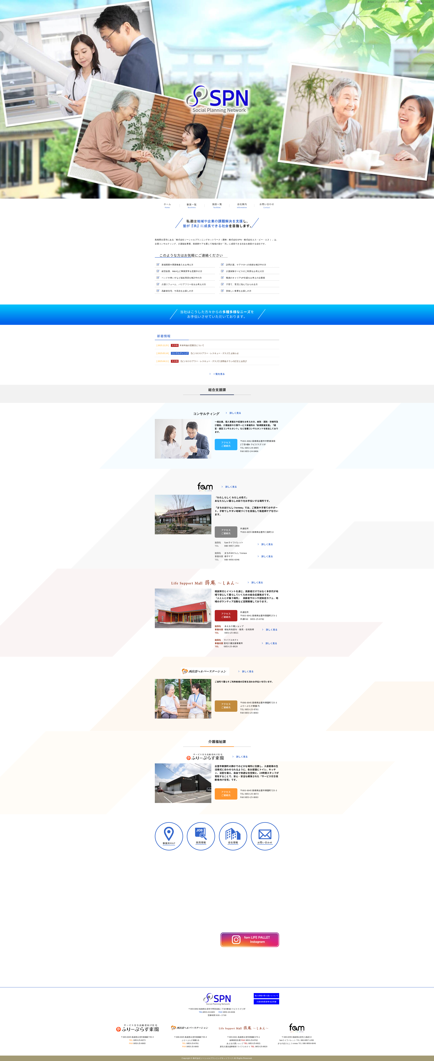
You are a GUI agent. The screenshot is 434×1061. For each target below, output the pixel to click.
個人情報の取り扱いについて (266, 996)
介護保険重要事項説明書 (266, 1002)
